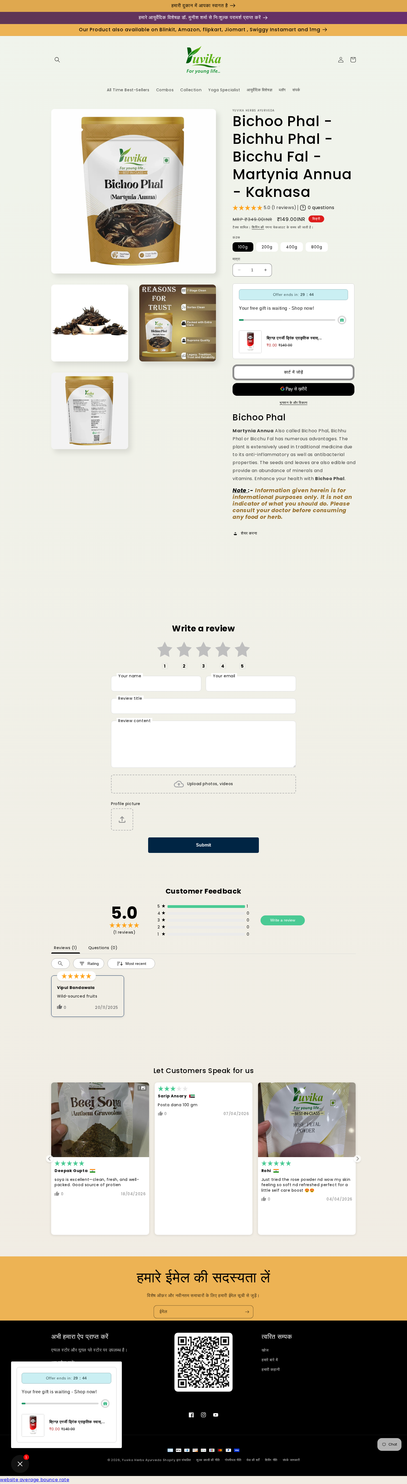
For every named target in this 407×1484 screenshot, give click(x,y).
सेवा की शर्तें (253, 1460)
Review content (134, 720)
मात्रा (236, 259)
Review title (130, 698)
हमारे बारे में (270, 1360)
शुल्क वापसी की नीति (208, 1460)
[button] (57, 60)
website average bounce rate (34, 1480)
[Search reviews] (60, 963)
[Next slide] (357, 1158)
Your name (129, 676)
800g (316, 247)
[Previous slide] (49, 1158)
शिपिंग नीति (271, 1460)
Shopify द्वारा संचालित (177, 1460)
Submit (203, 845)
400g (291, 247)
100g (243, 247)
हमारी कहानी (271, 1369)
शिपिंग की (258, 227)
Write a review (282, 920)
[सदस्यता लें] (247, 1311)
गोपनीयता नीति (233, 1460)
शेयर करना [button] (249, 533)
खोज (265, 1350)
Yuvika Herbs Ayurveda (142, 1460)
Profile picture (125, 803)
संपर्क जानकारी (291, 1460)
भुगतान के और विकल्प (293, 402)
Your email (224, 676)
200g (267, 247)
